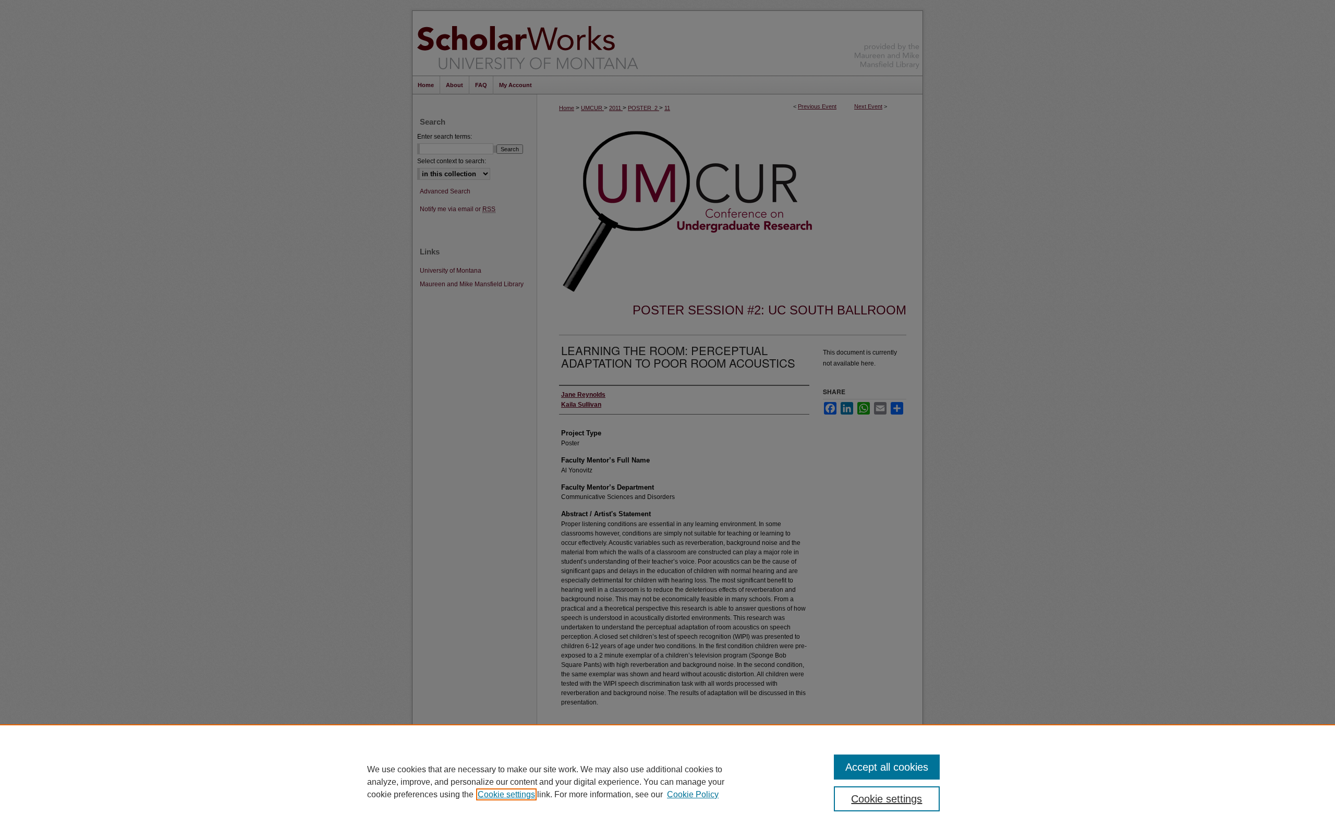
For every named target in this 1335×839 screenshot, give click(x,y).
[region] (667, 781)
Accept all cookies (886, 767)
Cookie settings (506, 794)
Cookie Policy (693, 794)
